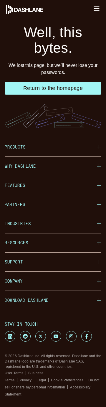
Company (14, 281)
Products (15, 146)
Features (15, 185)
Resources (16, 242)
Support (14, 261)
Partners (15, 204)
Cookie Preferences (67, 380)
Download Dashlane (27, 300)
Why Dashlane (20, 166)
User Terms (14, 373)
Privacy (26, 380)
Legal (41, 380)
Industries (18, 223)
